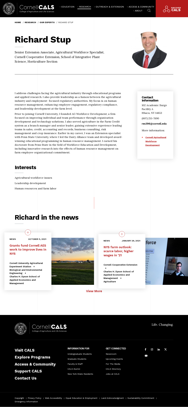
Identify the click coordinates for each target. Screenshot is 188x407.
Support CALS (28, 371)
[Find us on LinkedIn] (159, 350)
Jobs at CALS (112, 374)
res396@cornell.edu (154, 123)
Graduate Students (77, 359)
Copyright (19, 398)
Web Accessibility (53, 398)
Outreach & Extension (110, 6)
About (138, 10)
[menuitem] (67, 7)
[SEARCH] (149, 10)
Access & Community (141, 6)
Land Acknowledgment (112, 398)
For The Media (113, 364)
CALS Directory (113, 369)
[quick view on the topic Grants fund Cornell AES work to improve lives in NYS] (28, 232)
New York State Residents (80, 374)
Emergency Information (26, 401)
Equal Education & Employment (81, 398)
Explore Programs (32, 357)
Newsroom (111, 354)
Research (85, 6)
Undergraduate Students (80, 354)
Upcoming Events (114, 359)
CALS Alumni (74, 369)
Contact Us (25, 378)
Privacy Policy (34, 398)
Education (67, 6)
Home (18, 22)
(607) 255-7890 (150, 118)
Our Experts (47, 22)
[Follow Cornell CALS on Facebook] (145, 350)
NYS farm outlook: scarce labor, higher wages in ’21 (119, 251)
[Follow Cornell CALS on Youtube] (146, 356)
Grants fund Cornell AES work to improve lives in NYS (28, 249)
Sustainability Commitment (140, 398)
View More (94, 291)
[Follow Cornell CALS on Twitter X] (165, 350)
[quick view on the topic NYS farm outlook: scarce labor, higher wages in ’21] (122, 234)
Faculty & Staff (75, 364)
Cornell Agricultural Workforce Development (155, 141)
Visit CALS (25, 350)
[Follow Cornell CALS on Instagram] (152, 350)
